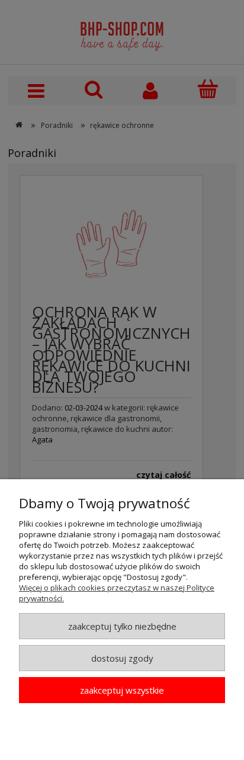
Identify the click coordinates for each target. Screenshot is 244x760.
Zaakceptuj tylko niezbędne (122, 626)
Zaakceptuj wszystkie (122, 690)
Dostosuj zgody (122, 658)
